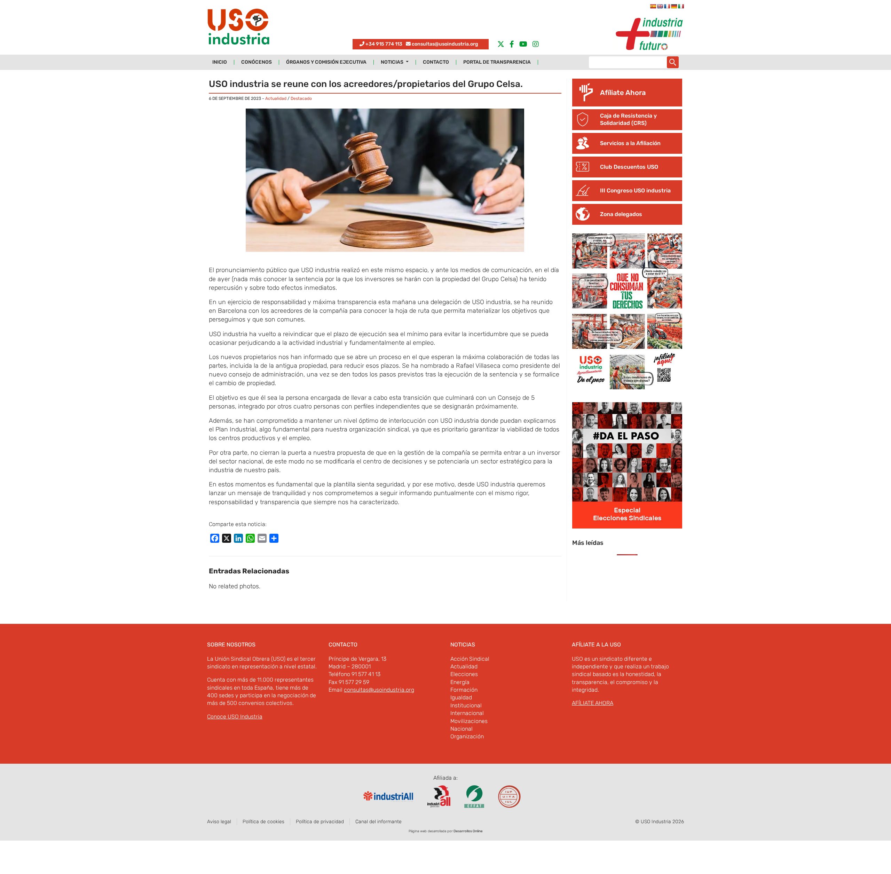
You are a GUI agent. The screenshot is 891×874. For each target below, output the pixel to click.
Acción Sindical (469, 659)
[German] (674, 6)
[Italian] (681, 6)
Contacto (436, 62)
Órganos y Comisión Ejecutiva (326, 62)
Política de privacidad (320, 822)
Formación (464, 689)
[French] (667, 6)
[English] (660, 6)
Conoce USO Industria (234, 716)
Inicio (219, 62)
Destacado (301, 98)
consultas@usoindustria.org (445, 44)
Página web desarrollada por (446, 831)
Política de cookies (263, 822)
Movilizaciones (469, 721)
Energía (460, 682)
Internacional (467, 713)
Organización (467, 736)
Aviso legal (219, 822)
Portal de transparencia (497, 62)
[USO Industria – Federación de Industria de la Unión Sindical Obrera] (238, 28)
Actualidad (275, 98)
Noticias (392, 62)
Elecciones (464, 674)
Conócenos (256, 62)
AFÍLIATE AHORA (592, 703)
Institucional (466, 705)
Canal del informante (378, 822)
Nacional (461, 728)
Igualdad (461, 697)
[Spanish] (653, 6)
